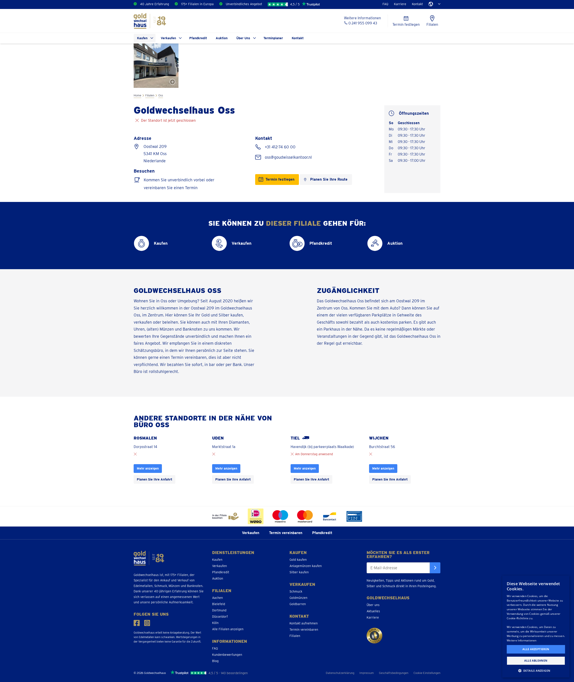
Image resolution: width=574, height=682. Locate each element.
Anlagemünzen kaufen (305, 566)
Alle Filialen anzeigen (228, 629)
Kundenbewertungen (227, 654)
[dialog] (536, 627)
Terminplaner (273, 38)
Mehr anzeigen (148, 468)
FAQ (385, 4)
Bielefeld (218, 604)
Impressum (366, 673)
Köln (215, 623)
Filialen (149, 95)
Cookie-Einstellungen (426, 673)
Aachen (217, 598)
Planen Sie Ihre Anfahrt (154, 479)
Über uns (373, 605)
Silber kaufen (299, 572)
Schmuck (295, 591)
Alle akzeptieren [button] (535, 649)
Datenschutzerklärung (340, 673)
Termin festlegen (279, 179)
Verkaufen (168, 38)
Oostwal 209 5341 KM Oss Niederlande (155, 153)
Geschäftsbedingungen (393, 673)
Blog (215, 661)
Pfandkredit (198, 38)
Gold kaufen (298, 559)
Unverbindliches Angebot (244, 4)
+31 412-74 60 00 (280, 147)
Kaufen (142, 38)
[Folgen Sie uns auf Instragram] (147, 623)
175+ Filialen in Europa (197, 4)
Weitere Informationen (521, 640)
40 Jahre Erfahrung (154, 4)
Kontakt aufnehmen (303, 623)
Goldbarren (297, 604)
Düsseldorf (220, 616)
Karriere (400, 4)
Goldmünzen (298, 598)
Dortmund (219, 610)
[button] (536, 670)
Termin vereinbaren (285, 533)
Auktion (222, 38)
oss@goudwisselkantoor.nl (288, 157)
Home (137, 95)
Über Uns (243, 38)
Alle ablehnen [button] (535, 661)
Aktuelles (373, 611)
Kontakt (417, 4)
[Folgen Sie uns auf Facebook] (137, 623)
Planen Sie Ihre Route (329, 179)
